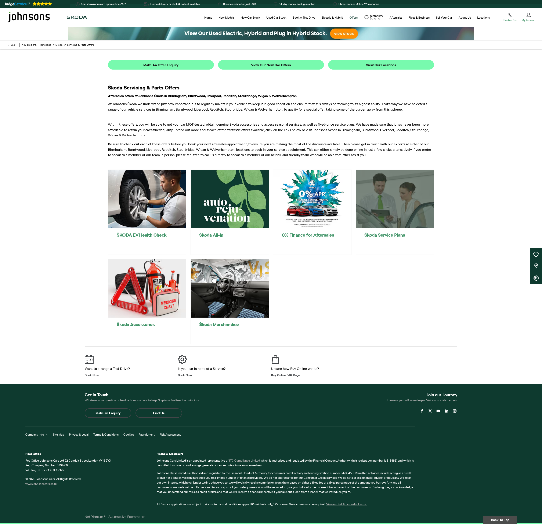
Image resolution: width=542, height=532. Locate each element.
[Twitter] (430, 411)
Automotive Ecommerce (126, 517)
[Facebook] (421, 411)
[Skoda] (77, 17)
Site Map (58, 434)
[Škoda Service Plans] (395, 199)
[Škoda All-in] (230, 199)
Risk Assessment (170, 434)
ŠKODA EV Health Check (142, 235)
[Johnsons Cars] (29, 17)
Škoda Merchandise (219, 324)
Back (13, 44)
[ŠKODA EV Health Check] (147, 199)
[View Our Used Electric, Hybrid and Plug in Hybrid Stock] (271, 33)
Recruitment (147, 434)
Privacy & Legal (78, 434)
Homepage (45, 44)
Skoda (58, 44)
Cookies (128, 434)
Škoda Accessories (136, 324)
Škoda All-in (211, 235)
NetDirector (94, 517)
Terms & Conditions (106, 434)
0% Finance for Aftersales (308, 235)
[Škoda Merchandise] (230, 288)
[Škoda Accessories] (147, 288)
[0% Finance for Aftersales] (312, 199)
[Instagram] (454, 411)
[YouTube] (438, 411)
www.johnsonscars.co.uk (41, 483)
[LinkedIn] (446, 411)
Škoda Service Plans (384, 235)
